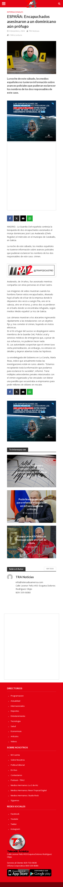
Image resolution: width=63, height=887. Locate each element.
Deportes (15, 711)
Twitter (14, 824)
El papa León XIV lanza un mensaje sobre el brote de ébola (31, 540)
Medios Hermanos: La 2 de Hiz (24, 785)
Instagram (15, 829)
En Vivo (14, 770)
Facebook (15, 814)
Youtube (14, 819)
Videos (14, 741)
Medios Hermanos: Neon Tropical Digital (29, 790)
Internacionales (15, 12)
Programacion (17, 695)
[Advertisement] (31, 176)
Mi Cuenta (15, 755)
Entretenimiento (18, 716)
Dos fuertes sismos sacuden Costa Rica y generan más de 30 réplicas (31, 469)
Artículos (14, 736)
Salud (13, 726)
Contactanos (16, 775)
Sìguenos (15, 800)
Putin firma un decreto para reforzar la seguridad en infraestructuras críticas (31, 504)
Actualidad (15, 701)
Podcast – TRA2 (17, 780)
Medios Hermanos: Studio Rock (25, 795)
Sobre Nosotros (18, 760)
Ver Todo (50, 569)
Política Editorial (18, 765)
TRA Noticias (34, 31)
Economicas (16, 731)
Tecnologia (16, 721)
